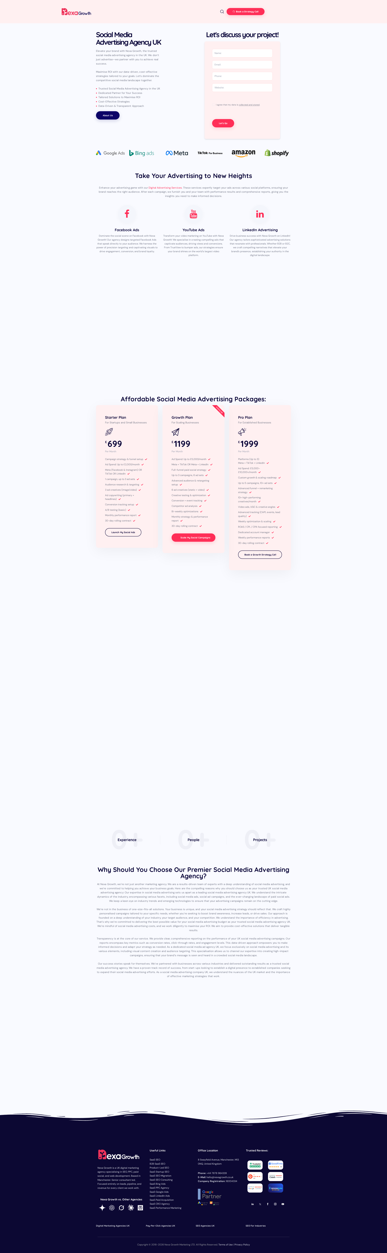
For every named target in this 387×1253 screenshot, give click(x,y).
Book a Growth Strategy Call (260, 554)
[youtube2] (282, 1204)
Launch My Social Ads (123, 532)
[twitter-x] (260, 1204)
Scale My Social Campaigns (195, 537)
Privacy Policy (242, 1244)
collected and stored (249, 105)
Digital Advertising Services (165, 187)
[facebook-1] (267, 1204)
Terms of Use (225, 1244)
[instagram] (275, 1204)
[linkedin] (252, 1204)
